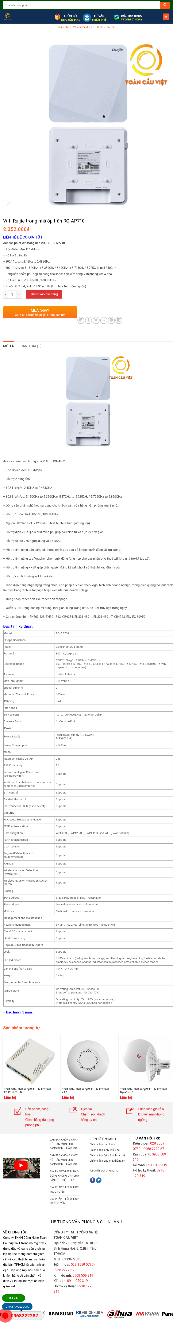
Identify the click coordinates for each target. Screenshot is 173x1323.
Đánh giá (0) (31, 346)
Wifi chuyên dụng (82, 27)
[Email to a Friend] (103, 320)
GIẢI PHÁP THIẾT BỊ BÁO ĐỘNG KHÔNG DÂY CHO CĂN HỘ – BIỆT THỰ (64, 1176)
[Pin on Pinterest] (111, 320)
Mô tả (8, 346)
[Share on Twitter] (96, 320)
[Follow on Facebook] (92, 1180)
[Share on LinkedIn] (118, 320)
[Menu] (166, 16)
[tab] (8, 346)
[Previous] (3, 1067)
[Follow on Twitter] (98, 1180)
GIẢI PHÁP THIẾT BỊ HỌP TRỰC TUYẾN (64, 1189)
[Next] (164, 1317)
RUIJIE (99, 27)
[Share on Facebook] (88, 320)
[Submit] (165, 5)
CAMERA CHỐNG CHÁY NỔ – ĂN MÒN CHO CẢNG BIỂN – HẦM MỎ (64, 1144)
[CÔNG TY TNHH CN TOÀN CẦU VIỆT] (27, 16)
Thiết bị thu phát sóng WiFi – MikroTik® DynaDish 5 (143, 1091)
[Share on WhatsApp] (80, 320)
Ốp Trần (111, 27)
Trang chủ (63, 27)
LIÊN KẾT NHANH (103, 1139)
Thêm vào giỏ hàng (44, 294)
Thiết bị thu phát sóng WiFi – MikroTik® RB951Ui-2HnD (27, 1091)
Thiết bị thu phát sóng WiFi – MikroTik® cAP (85, 1091)
